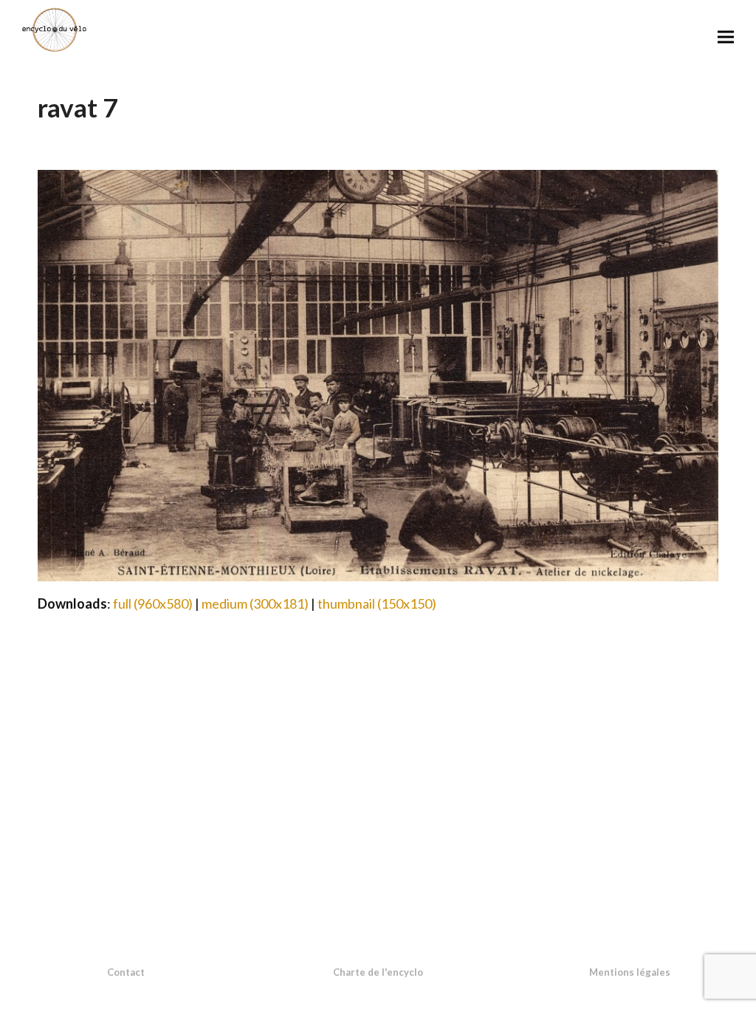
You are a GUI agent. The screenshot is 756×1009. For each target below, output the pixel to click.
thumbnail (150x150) (376, 603)
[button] (726, 36)
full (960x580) (153, 603)
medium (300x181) (255, 603)
